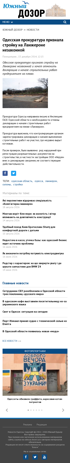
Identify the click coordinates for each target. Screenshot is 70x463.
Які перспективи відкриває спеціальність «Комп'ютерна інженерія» (27, 202)
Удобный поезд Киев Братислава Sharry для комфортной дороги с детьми (29, 228)
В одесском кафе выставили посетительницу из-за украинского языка (35, 303)
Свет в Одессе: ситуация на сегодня (25, 311)
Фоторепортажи (35, 351)
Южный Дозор (13, 29)
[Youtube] (44, 457)
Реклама (27, 424)
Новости (33, 29)
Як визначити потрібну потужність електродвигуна (33, 253)
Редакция (42, 424)
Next (63, 410)
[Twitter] (35, 457)
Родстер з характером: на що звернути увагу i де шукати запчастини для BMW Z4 (32, 265)
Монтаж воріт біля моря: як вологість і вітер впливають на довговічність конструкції (29, 215)
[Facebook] (25, 457)
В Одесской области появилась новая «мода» (31, 331)
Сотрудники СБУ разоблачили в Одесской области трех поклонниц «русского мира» (34, 292)
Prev (7, 410)
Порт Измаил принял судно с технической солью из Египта (35, 322)
